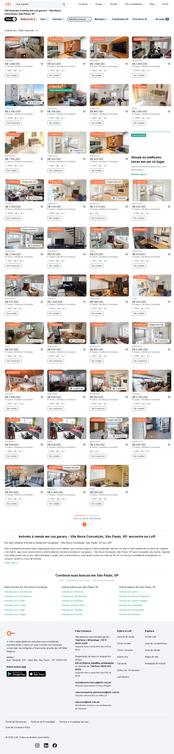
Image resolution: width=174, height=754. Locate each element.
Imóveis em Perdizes (72, 600)
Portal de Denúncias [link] (15, 721)
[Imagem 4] (72, 103)
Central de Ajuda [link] (125, 636)
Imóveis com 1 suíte (14, 600)
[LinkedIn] (46, 746)
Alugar (98, 4)
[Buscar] (64, 4)
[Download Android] (17, 674)
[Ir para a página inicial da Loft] (9, 4)
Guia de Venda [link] (152, 650)
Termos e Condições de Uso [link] (73, 721)
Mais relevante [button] (26, 30)
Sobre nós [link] (122, 656)
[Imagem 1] (24, 55)
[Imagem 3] (70, 103)
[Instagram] (37, 746)
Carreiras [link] (122, 663)
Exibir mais (9, 562)
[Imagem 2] (26, 55)
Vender (113, 4)
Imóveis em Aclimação (130, 605)
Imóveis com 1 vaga (14, 609)
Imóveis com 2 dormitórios (18, 591)
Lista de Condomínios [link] (156, 643)
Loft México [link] (123, 677)
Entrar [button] (165, 4)
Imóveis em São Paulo (78, 580)
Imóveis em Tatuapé (72, 609)
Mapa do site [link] (151, 656)
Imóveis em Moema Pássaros (134, 596)
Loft (61, 580)
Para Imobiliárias (133, 4)
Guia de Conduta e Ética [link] (17, 727)
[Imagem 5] (74, 103)
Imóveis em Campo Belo (131, 609)
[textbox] (40, 4)
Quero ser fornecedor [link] (128, 670)
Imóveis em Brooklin (72, 614)
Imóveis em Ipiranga (129, 614)
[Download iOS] (37, 674)
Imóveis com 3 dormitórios (18, 596)
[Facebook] (55, 746)
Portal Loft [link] (150, 636)
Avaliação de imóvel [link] (155, 663)
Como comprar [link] (125, 650)
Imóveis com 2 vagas (15, 614)
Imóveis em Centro (128, 591)
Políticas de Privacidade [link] (43, 721)
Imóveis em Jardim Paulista (133, 600)
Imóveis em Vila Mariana (74, 596)
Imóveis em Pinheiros (73, 591)
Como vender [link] (124, 643)
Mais (152, 4)
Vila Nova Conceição (104, 580)
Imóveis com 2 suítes (15, 605)
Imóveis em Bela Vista (73, 605)
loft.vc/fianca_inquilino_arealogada (94, 663)
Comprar (83, 4)
